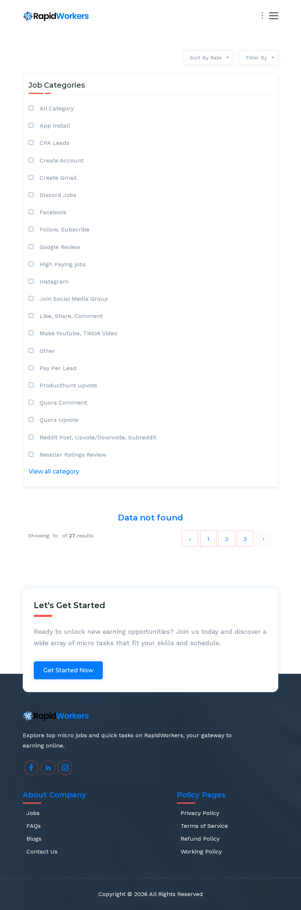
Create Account (62, 160)
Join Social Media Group (74, 298)
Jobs (33, 813)
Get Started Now (68, 670)
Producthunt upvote (68, 385)
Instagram (54, 281)
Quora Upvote (59, 419)
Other (47, 350)
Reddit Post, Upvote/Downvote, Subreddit (98, 437)
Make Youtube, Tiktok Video (78, 333)
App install (55, 125)
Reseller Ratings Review (73, 454)
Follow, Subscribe (65, 229)
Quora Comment (63, 402)
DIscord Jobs (58, 194)
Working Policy (201, 851)
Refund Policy (200, 838)
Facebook (53, 212)
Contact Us (42, 851)
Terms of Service (204, 825)
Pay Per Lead (58, 368)
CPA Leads (54, 142)
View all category (54, 471)
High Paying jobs (63, 264)
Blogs (33, 838)
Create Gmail (58, 177)
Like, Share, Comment (71, 316)
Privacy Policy (200, 813)
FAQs (33, 825)
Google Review (60, 247)
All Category (57, 108)
